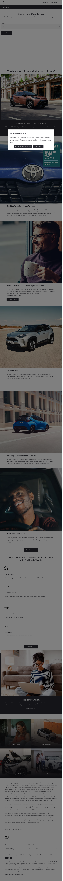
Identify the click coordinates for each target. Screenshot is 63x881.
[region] (31, 140)
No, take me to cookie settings (23, 146)
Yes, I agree (38, 146)
